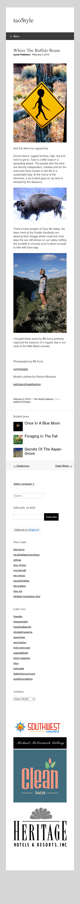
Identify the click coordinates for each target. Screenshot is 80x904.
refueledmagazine (22, 632)
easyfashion (19, 642)
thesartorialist (20, 621)
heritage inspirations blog (26, 596)
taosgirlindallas (21, 580)
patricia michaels (22, 401)
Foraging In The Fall (42, 436)
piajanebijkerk (20, 652)
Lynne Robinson (21, 54)
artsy (16, 663)
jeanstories (19, 637)
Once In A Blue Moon (42, 423)
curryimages (20, 369)
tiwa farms (19, 549)
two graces (19, 575)
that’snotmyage (21, 647)
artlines (17, 560)
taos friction (19, 565)
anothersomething (23, 679)
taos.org (17, 591)
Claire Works (63, 465)
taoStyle (23, 20)
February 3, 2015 (40, 54)
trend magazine (21, 658)
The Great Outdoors (44, 398)
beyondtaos (19, 586)
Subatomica (21, 465)
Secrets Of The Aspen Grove (43, 451)
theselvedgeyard (22, 626)
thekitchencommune (24, 673)
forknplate (18, 668)
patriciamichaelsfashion (27, 384)
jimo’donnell (19, 570)
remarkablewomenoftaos (26, 554)
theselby (18, 616)
